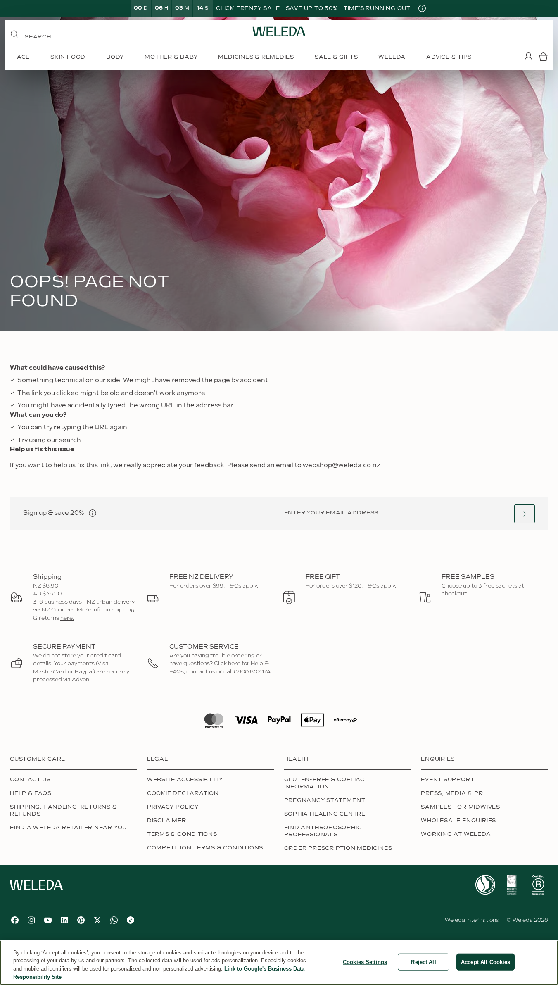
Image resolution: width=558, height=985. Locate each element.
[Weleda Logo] (279, 31)
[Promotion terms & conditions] (422, 8)
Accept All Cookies (485, 962)
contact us (200, 672)
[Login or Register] (528, 57)
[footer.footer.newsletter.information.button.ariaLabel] (92, 513)
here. (67, 618)
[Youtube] (48, 920)
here (234, 663)
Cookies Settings (365, 962)
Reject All (423, 962)
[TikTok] (130, 920)
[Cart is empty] (543, 57)
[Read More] (485, 885)
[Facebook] (15, 920)
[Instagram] (31, 920)
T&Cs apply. (242, 586)
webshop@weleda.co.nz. (342, 465)
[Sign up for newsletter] (524, 513)
